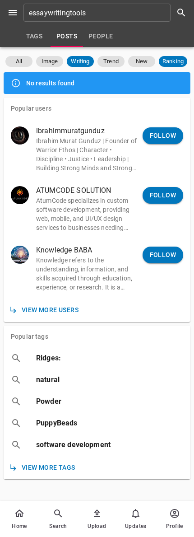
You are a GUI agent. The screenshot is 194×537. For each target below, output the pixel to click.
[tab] (34, 36)
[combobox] (107, 12)
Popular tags (29, 336)
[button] (18, 61)
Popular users (31, 108)
